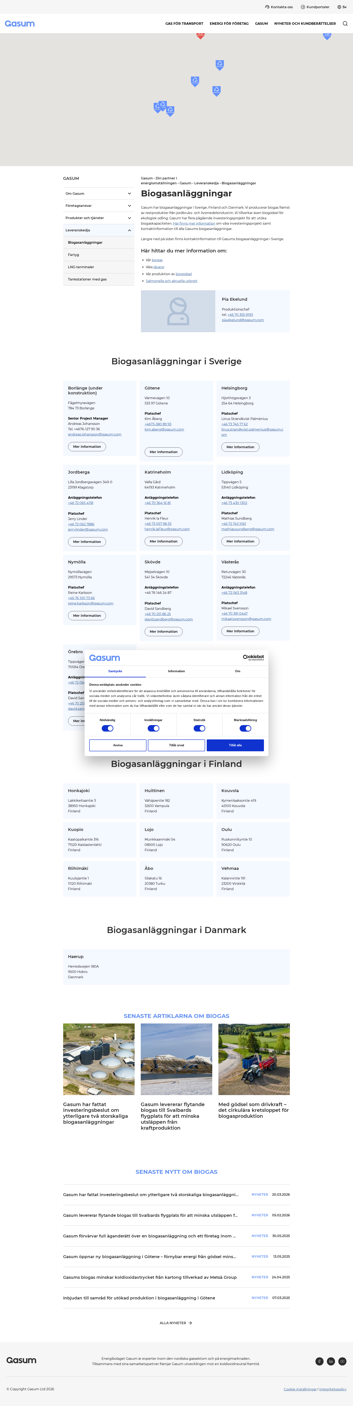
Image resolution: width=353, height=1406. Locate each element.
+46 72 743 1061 (233, 524)
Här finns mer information (194, 223)
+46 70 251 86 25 (158, 614)
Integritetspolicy (332, 1389)
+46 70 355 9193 (240, 315)
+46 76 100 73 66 (81, 598)
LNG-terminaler (81, 267)
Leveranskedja (78, 230)
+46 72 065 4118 (80, 503)
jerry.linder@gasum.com (88, 529)
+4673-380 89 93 (158, 424)
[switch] (153, 728)
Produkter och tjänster (85, 218)
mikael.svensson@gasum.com (246, 619)
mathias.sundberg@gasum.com (247, 529)
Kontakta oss (282, 7)
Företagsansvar (79, 206)
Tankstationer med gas (87, 279)
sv (344, 7)
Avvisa (118, 745)
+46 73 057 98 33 (158, 524)
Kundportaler (318, 7)
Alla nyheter (173, 1323)
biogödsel (184, 274)
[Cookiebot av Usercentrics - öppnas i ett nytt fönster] (246, 658)
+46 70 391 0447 (234, 614)
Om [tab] (237, 671)
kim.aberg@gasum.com (164, 429)
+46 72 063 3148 (234, 593)
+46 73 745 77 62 (234, 424)
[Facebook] (319, 1361)
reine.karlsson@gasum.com (90, 603)
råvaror (158, 267)
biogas (157, 260)
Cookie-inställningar (300, 1389)
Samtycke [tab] (115, 671)
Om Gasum (75, 194)
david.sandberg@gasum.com (169, 619)
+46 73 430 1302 (234, 503)
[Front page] (20, 23)
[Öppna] (129, 193)
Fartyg (73, 255)
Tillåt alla (235, 745)
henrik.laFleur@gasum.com (167, 529)
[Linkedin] (331, 1361)
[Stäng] (129, 230)
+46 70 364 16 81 (158, 503)
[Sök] (345, 23)
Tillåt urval (176, 745)
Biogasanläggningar (85, 242)
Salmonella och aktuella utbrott (172, 281)
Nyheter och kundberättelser (305, 24)
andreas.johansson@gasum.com (94, 434)
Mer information (87, 447)
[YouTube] (342, 1361)
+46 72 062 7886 (81, 524)
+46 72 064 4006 (82, 682)
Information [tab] (176, 671)
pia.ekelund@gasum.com (243, 320)
